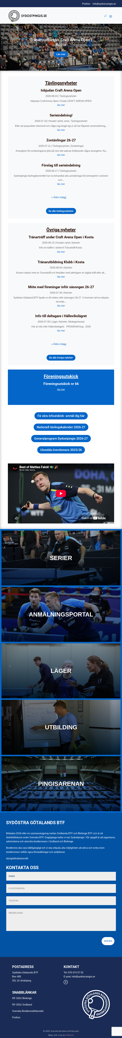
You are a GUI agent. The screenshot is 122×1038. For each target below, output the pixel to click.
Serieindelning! (61, 115)
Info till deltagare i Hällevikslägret (61, 316)
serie (66, 121)
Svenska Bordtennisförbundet (27, 1011)
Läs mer (60, 54)
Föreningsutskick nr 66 (61, 384)
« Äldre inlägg (58, 197)
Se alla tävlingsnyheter (61, 210)
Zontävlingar (77, 146)
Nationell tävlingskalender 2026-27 (61, 427)
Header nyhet (56, 121)
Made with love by (61, 1035)
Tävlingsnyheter (68, 96)
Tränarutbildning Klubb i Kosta (61, 262)
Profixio (86, 4)
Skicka (108, 941)
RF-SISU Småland (22, 1004)
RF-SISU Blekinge (22, 998)
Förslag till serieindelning (61, 165)
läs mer (61, 105)
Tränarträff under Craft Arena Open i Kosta (61, 42)
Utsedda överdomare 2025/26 (61, 450)
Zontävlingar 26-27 (61, 140)
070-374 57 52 (75, 972)
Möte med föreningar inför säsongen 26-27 (61, 287)
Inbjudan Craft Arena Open (61, 90)
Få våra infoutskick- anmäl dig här (61, 416)
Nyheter (76, 242)
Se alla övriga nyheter (61, 357)
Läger (55, 321)
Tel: (66, 972)
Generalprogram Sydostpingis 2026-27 (61, 438)
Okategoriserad (76, 321)
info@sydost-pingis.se (104, 4)
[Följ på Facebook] (66, 982)
